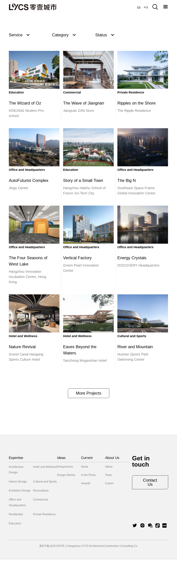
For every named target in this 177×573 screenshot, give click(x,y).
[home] (33, 7)
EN (138, 7)
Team (108, 474)
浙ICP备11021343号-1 (53, 545)
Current (87, 458)
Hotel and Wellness (45, 466)
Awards (85, 483)
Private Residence (44, 514)
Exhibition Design (20, 490)
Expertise (16, 458)
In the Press (88, 474)
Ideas (61, 458)
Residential (16, 514)
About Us (112, 458)
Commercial (40, 499)
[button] (165, 7)
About (108, 466)
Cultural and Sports (45, 481)
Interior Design (18, 481)
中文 (146, 7)
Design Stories (66, 474)
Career (109, 483)
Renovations (41, 490)
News (84, 466)
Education (15, 523)
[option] (146, 7)
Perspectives (65, 466)
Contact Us (150, 482)
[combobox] (139, 7)
